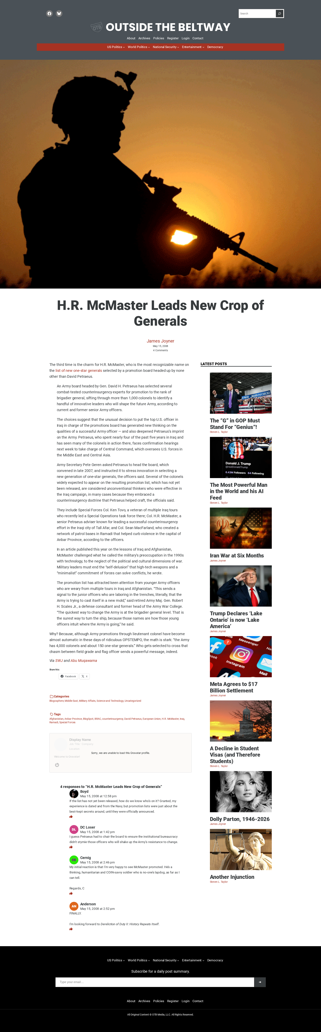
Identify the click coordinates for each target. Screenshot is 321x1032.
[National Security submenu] (178, 47)
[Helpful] (71, 816)
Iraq (182, 718)
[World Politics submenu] (149, 47)
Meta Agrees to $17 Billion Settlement (234, 687)
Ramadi (53, 722)
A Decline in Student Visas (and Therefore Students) (235, 754)
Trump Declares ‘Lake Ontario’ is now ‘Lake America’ (236, 619)
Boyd (84, 791)
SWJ (59, 660)
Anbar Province (73, 718)
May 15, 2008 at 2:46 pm (97, 862)
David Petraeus (133, 718)
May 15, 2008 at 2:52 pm (97, 909)
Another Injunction (232, 877)
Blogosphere (56, 700)
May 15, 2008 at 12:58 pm (98, 796)
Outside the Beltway (168, 27)
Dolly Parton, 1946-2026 (240, 819)
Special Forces (67, 722)
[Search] (279, 13)
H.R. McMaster (170, 718)
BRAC (98, 718)
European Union (152, 718)
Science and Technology (110, 700)
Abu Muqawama (84, 660)
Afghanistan (56, 718)
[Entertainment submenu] (203, 47)
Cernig (85, 857)
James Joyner (160, 341)
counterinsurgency (112, 718)
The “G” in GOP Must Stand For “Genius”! (235, 423)
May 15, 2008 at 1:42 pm (97, 832)
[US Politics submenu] (124, 47)
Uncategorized (133, 700)
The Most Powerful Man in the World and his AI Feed (238, 491)
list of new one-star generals (79, 370)
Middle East (71, 700)
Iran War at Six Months (237, 555)
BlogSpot (88, 718)
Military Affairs (87, 700)
